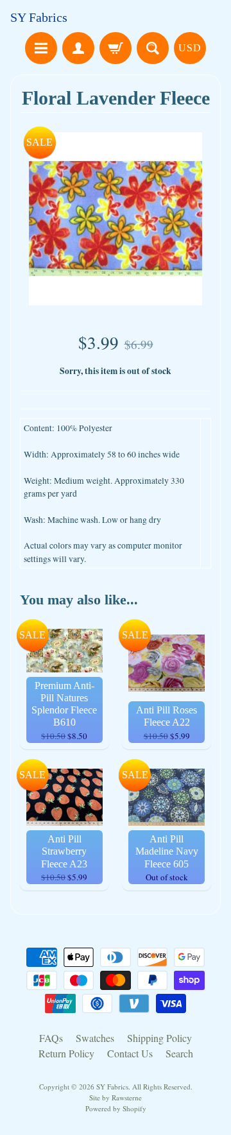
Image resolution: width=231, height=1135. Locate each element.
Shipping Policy (159, 1038)
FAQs (51, 1038)
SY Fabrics (38, 17)
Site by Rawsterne (115, 1097)
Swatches (95, 1038)
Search (179, 1053)
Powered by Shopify (115, 1108)
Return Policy (66, 1053)
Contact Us (130, 1053)
